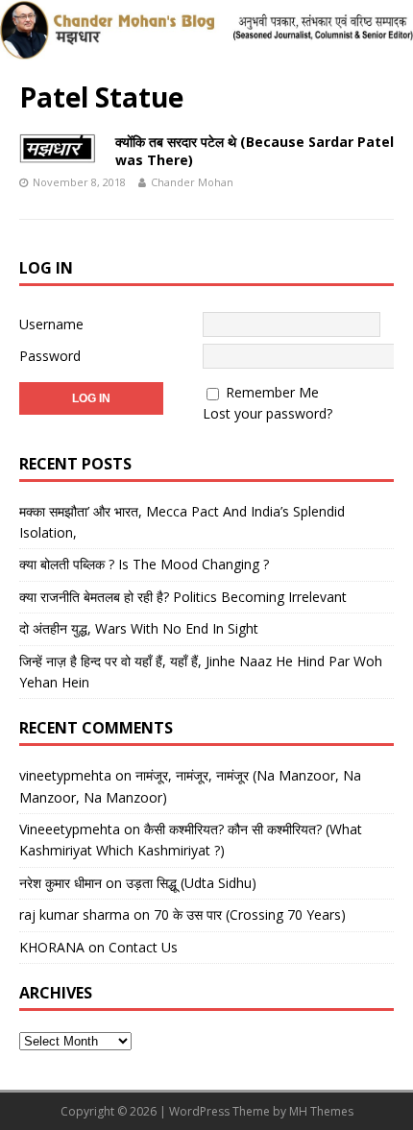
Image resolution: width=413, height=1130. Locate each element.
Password (50, 356)
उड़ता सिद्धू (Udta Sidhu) (191, 883)
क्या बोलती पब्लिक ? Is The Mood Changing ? (144, 564)
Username (51, 324)
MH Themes (321, 1111)
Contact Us (143, 947)
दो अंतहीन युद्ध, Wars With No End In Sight (138, 628)
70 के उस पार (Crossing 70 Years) (250, 914)
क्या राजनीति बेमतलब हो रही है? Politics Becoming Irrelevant (183, 597)
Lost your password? (267, 413)
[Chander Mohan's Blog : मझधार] (206, 49)
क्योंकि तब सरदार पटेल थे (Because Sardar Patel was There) (254, 150)
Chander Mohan (192, 182)
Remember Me (272, 392)
